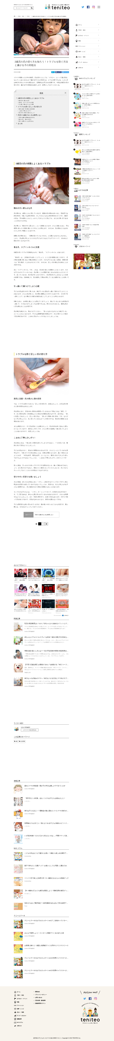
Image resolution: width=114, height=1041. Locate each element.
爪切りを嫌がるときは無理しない (30, 115)
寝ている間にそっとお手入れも (26, 121)
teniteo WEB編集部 (25, 727)
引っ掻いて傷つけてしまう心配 (26, 104)
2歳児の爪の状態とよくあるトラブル (31, 98)
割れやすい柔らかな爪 (24, 100)
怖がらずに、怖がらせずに (25, 119)
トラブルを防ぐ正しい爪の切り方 (30, 107)
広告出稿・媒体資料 (40, 1000)
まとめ (20, 123)
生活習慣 (22, 741)
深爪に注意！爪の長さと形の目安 (27, 109)
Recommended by (58, 615)
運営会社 (37, 991)
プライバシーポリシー (41, 994)
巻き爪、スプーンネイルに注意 (26, 102)
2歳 (16, 741)
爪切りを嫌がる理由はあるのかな (27, 117)
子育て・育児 (21, 16)
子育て (28, 16)
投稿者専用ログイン (40, 1003)
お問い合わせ (38, 997)
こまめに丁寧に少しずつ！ (25, 110)
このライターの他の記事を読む (30, 730)
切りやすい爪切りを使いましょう (27, 112)
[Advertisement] (27, 760)
